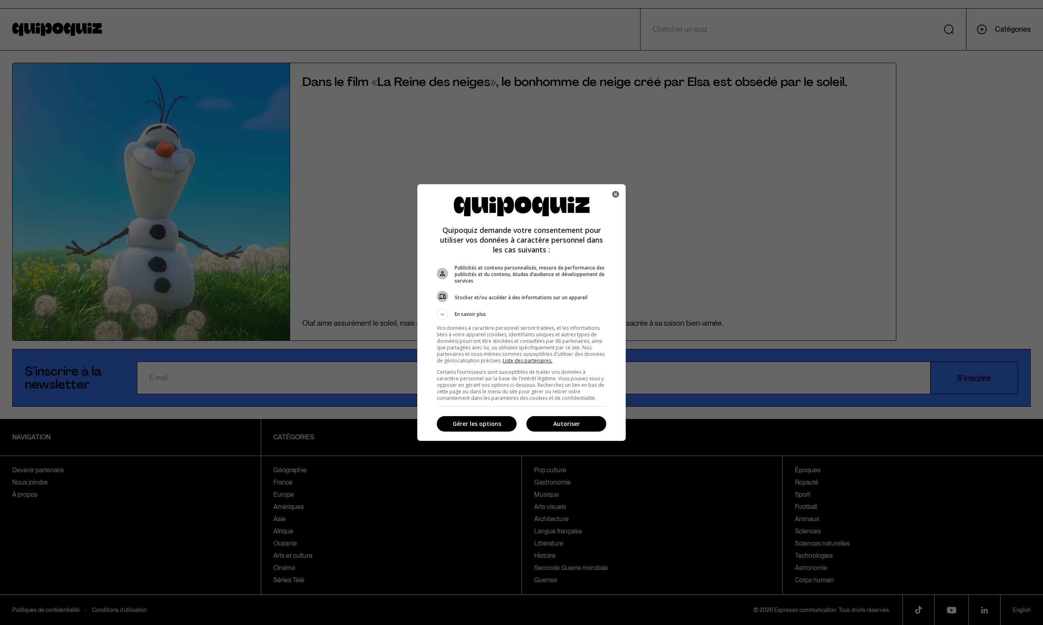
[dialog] (521, 312)
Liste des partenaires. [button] (527, 360)
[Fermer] (615, 194)
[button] (521, 314)
